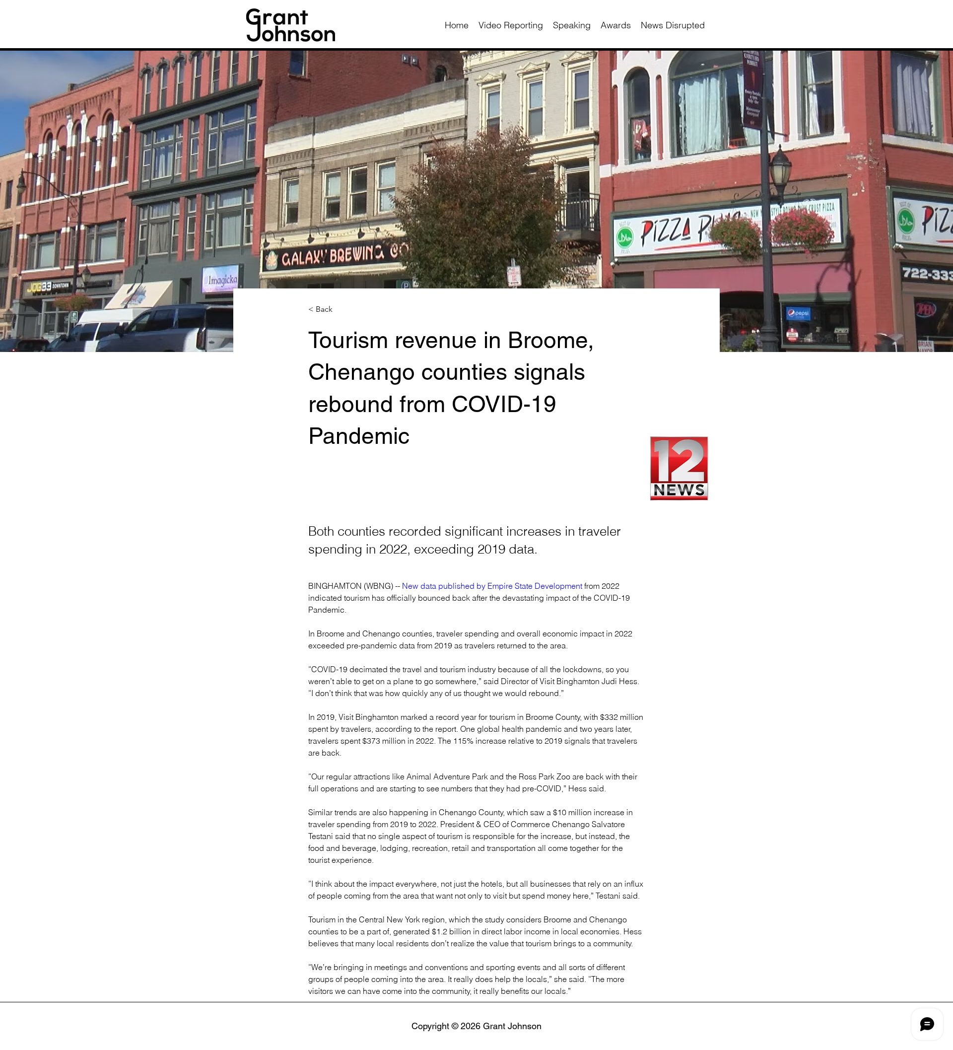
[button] (341, 309)
